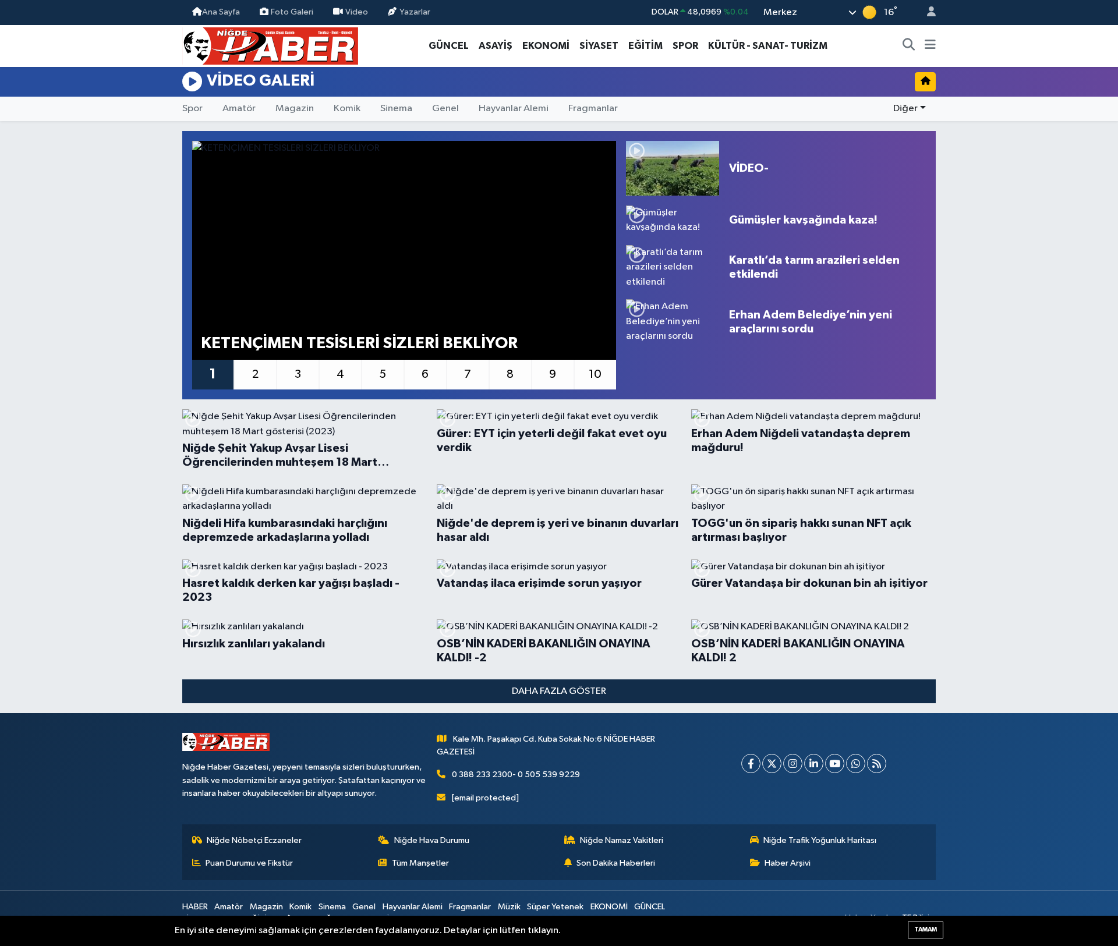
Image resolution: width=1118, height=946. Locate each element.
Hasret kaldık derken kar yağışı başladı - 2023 (290, 590)
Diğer (905, 109)
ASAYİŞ (495, 46)
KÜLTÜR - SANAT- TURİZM (767, 46)
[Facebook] (750, 763)
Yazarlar (414, 12)
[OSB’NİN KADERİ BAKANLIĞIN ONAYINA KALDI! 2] (813, 627)
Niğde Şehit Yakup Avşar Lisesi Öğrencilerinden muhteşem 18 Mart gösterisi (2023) (279, 455)
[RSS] (876, 763)
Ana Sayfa (221, 12)
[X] (771, 763)
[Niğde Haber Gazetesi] (270, 45)
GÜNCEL (449, 46)
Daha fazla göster (559, 691)
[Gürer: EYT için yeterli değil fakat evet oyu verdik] (559, 416)
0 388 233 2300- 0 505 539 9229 (516, 774)
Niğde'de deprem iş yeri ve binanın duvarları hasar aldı (557, 530)
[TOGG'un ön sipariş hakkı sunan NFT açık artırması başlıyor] (813, 499)
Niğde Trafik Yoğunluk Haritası (819, 840)
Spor (192, 109)
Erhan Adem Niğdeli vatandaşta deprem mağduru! (800, 440)
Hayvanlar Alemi (514, 109)
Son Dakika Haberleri (615, 863)
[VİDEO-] (672, 168)
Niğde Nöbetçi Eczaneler (254, 840)
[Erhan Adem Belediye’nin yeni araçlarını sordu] (672, 321)
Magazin (294, 109)
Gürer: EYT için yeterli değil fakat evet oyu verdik (552, 440)
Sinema (396, 109)
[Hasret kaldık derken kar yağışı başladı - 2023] (304, 567)
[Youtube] (834, 763)
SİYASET (598, 46)
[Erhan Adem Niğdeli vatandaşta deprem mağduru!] (813, 416)
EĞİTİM (645, 46)
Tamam (925, 929)
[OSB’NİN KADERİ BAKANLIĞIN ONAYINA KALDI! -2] (559, 627)
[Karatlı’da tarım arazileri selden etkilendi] (672, 267)
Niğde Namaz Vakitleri (621, 840)
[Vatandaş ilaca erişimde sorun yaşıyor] (559, 567)
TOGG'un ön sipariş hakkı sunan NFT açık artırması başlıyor (801, 530)
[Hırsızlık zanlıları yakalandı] (304, 627)
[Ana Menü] (930, 46)
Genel (445, 109)
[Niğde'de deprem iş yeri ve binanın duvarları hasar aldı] (559, 499)
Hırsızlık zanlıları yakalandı (253, 644)
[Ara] (909, 46)
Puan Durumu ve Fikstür (249, 863)
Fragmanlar (593, 109)
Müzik (509, 906)
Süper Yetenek (555, 906)
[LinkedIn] (813, 763)
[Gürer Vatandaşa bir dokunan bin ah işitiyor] (813, 567)
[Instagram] (792, 763)
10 (595, 374)
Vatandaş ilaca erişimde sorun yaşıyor (539, 583)
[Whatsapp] (855, 763)
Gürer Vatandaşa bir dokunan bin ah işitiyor (809, 583)
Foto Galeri (292, 12)
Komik (347, 109)
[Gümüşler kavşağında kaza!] (672, 220)
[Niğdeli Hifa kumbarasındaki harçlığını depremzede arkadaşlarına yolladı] (304, 499)
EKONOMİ (545, 46)
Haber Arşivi (788, 863)
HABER (195, 906)
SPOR (685, 46)
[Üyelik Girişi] (926, 12)
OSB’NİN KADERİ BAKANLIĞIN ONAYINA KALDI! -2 (543, 651)
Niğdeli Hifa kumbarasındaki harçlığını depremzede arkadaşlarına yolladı (284, 530)
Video (356, 12)
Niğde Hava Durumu (431, 840)
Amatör (239, 109)
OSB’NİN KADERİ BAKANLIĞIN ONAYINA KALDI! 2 (798, 651)
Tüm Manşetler (420, 863)
